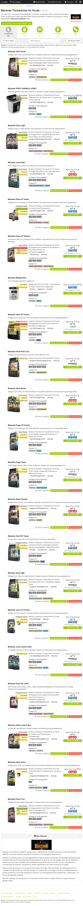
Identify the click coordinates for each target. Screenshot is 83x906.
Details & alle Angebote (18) (58, 154)
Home (2, 6)
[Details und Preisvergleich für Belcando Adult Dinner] (14, 414)
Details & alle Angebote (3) (58, 80)
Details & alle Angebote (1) (58, 790)
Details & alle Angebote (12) (58, 716)
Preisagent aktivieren (75, 80)
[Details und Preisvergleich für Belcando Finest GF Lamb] (14, 711)
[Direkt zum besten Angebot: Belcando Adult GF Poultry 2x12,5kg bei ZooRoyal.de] (72, 326)
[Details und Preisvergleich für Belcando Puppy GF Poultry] (14, 450)
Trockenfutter (19, 6)
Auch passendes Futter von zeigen (16, 23)
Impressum (52, 893)
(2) (39, 35)
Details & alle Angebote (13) (58, 453)
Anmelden (69, 2)
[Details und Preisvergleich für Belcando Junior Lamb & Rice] (14, 672)
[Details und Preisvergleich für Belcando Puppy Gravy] (14, 487)
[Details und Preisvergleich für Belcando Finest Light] (14, 151)
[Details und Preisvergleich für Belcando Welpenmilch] (14, 303)
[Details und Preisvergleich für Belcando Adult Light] (14, 598)
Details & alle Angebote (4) (58, 380)
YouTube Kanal (27, 896)
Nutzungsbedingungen (7, 896)
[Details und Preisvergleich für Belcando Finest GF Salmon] (14, 264)
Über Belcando (76, 21)
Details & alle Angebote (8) (58, 227)
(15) (24, 35)
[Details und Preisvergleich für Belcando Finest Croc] (14, 824)
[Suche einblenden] (76, 2)
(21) (8, 35)
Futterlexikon (37, 893)
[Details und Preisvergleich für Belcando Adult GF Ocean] (14, 561)
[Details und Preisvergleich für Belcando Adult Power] (14, 77)
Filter (16, 2)
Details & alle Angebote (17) (58, 269)
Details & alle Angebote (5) (58, 117)
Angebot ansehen (72, 69)
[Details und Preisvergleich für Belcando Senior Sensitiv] (14, 524)
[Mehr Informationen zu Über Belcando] (41, 845)
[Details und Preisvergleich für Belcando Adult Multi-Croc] (14, 377)
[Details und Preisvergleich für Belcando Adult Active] (14, 787)
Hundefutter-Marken (19, 893)
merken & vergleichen (43, 80)
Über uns (45, 893)
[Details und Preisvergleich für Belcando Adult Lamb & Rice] (14, 750)
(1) (58, 35)
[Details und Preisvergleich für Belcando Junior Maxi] (14, 188)
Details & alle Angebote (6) (58, 306)
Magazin (29, 893)
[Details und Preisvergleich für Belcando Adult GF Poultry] (14, 340)
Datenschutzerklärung (63, 893)
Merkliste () (40, 2)
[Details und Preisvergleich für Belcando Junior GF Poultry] (14, 635)
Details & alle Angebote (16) (58, 564)
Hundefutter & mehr (54, 2)
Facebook (18, 896)
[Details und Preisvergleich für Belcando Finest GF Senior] (14, 224)
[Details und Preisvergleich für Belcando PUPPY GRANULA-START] (14, 114)
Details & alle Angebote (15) (58, 827)
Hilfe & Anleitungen (6, 893)
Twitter (35, 896)
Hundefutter (10, 6)
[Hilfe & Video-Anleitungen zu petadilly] (80, 2)
